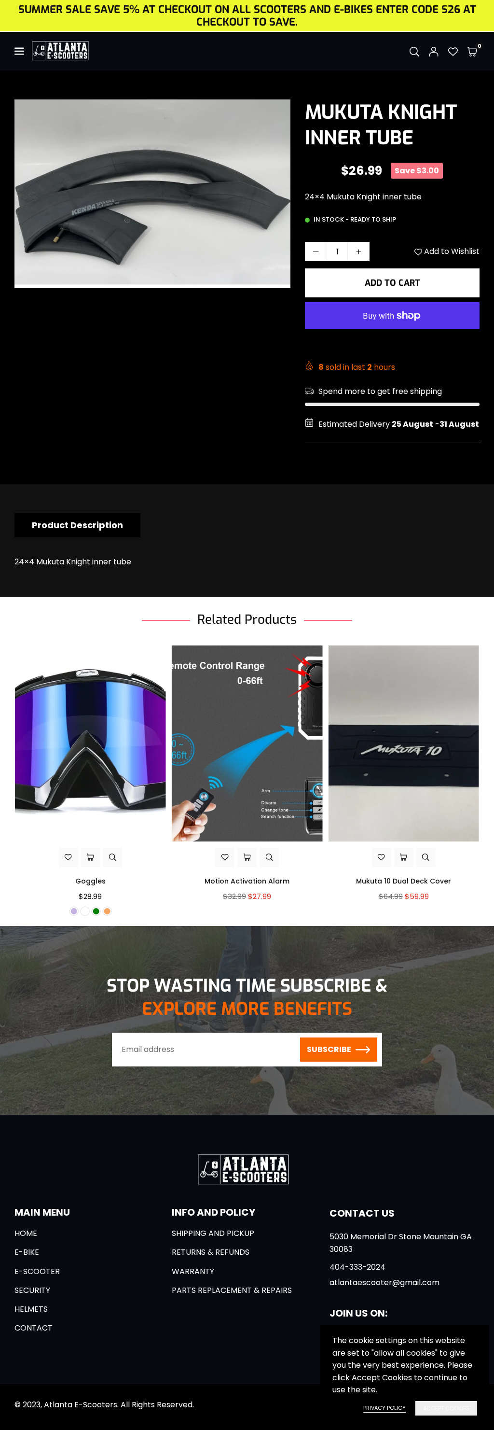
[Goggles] (90, 743)
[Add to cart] (247, 857)
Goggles (90, 881)
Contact (33, 1327)
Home (25, 1233)
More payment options (392, 342)
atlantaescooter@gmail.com (384, 1282)
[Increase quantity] (358, 251)
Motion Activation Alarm (247, 881)
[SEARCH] (414, 51)
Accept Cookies (446, 1408)
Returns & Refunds (210, 1252)
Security (32, 1290)
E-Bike (26, 1252)
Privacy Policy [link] (384, 1408)
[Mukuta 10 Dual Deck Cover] (403, 743)
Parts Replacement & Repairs (232, 1290)
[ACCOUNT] (433, 51)
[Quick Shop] (90, 857)
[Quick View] (112, 857)
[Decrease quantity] (316, 251)
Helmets (31, 1309)
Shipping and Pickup (213, 1233)
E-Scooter (37, 1271)
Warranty (193, 1271)
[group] (152, 193)
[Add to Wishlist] (68, 857)
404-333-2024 (357, 1267)
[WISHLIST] (453, 51)
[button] (472, 51)
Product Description (77, 525)
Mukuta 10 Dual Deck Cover (403, 881)
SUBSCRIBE (329, 1049)
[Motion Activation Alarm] (247, 743)
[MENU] (20, 51)
